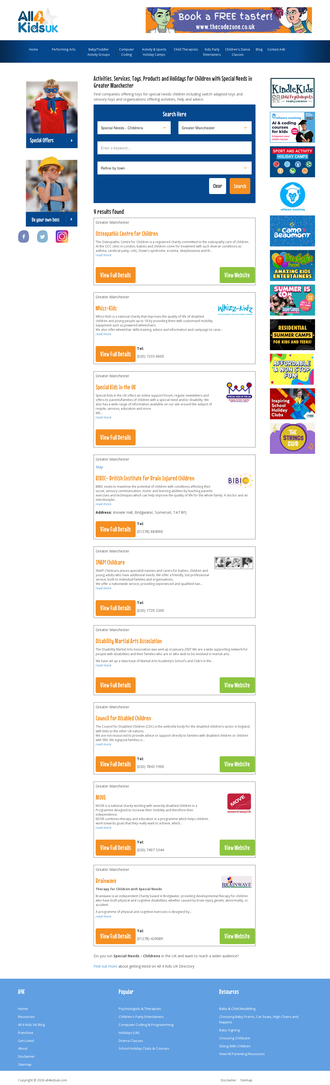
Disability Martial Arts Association (129, 641)
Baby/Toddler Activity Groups (98, 52)
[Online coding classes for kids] (229, 19)
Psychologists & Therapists (140, 1008)
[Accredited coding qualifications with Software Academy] (293, 127)
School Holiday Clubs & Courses (144, 1048)
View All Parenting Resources (242, 1053)
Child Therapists (186, 49)
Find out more (105, 966)
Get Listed (26, 1040)
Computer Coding (126, 52)
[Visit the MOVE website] (239, 804)
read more (103, 255)
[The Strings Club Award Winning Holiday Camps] (293, 438)
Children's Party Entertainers (141, 1016)
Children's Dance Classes (237, 52)
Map (99, 466)
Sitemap (24, 1064)
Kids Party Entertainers (212, 52)
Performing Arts (64, 49)
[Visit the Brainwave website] (236, 883)
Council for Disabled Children (123, 718)
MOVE (101, 797)
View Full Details (115, 275)
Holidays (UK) (129, 1032)
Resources (26, 1016)
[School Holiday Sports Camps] (293, 403)
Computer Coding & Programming (146, 1024)
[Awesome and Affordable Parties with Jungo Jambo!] (293, 369)
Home (33, 49)
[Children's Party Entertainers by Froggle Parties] (293, 265)
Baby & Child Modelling (237, 1008)
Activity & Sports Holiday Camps (154, 52)
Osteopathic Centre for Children (127, 233)
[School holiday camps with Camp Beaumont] (293, 230)
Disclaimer (26, 1056)
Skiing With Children (235, 1046)
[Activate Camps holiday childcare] (293, 161)
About (22, 1048)
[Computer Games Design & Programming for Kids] (293, 196)
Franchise (25, 1032)
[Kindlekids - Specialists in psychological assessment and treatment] (293, 92)
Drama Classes (131, 1040)
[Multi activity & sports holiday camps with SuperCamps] (293, 300)
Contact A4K (276, 49)
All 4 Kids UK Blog (31, 1024)
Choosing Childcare (234, 1038)
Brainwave (106, 880)
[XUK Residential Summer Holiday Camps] (293, 334)
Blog (259, 49)
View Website (237, 275)
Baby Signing (229, 1030)
